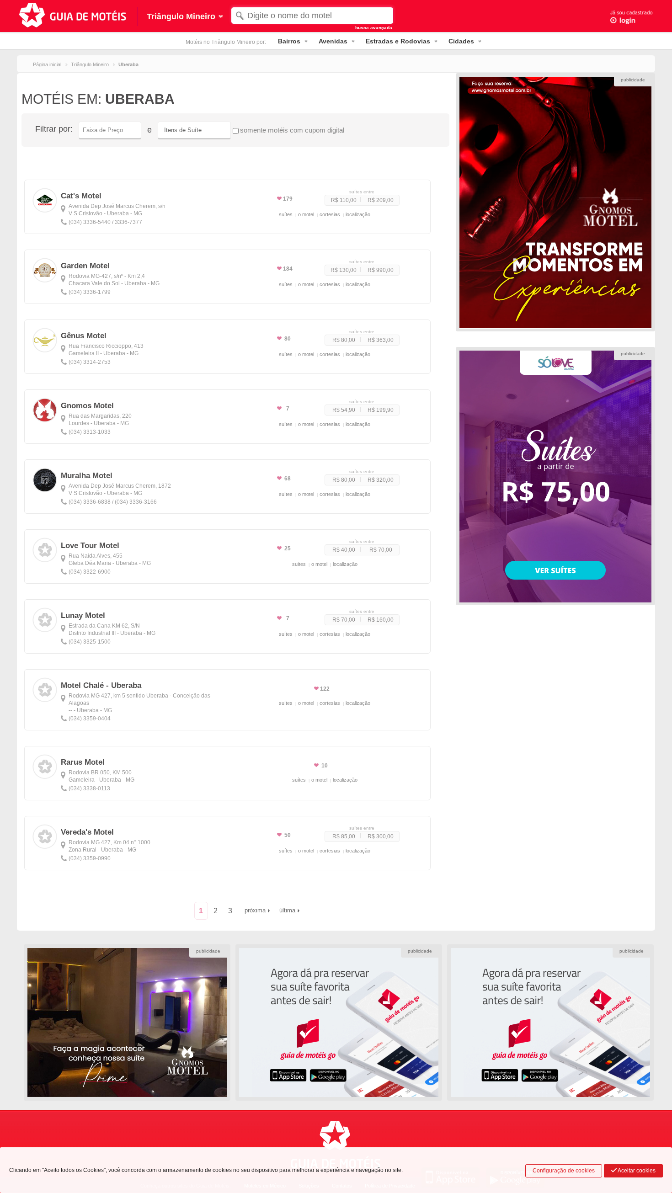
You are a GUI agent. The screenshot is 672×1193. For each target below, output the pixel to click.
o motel (306, 214)
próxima (255, 910)
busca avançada (373, 27)
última (287, 910)
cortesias (330, 214)
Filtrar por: (54, 128)
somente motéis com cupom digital (292, 130)
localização (358, 214)
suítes (286, 214)
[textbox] (312, 15)
